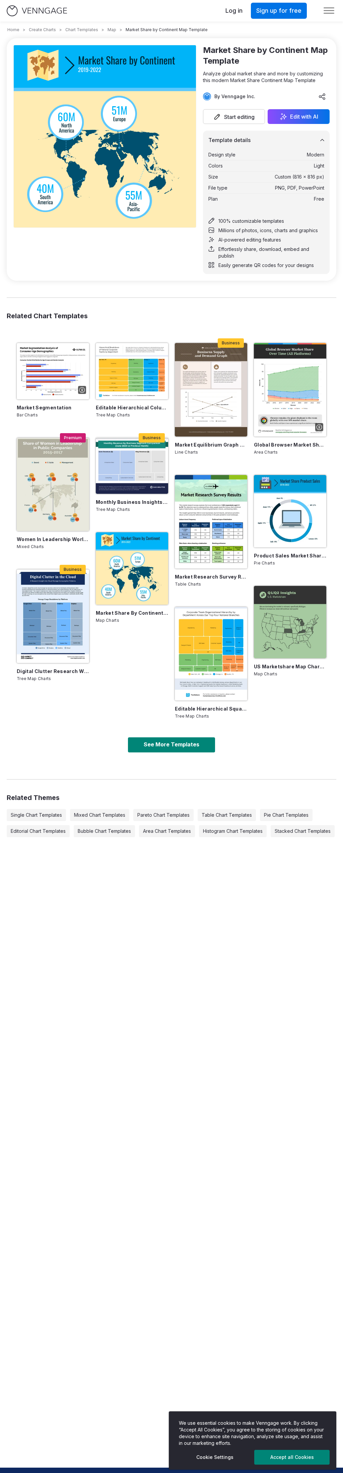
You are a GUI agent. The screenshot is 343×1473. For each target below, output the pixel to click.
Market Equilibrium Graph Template (211, 445)
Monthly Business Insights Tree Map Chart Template (132, 502)
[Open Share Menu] (322, 96)
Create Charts (42, 29)
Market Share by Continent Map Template (132, 613)
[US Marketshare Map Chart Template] (290, 622)
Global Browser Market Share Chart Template (290, 445)
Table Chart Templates (227, 815)
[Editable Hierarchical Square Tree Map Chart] (211, 653)
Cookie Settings (214, 1457)
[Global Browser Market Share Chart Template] (290, 390)
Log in (234, 10)
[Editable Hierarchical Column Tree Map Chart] (132, 371)
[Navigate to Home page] (37, 10)
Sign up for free (278, 10)
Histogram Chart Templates (233, 831)
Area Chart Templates (167, 831)
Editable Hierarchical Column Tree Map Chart (132, 407)
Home (13, 29)
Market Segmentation (44, 407)
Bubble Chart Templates (104, 831)
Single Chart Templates (36, 815)
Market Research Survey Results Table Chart (211, 577)
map (112, 29)
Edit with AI (304, 116)
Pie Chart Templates (286, 815)
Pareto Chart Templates (163, 815)
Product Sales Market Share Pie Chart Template (290, 555)
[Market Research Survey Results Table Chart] (211, 521)
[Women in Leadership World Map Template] (53, 484)
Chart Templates (81, 29)
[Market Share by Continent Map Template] (132, 568)
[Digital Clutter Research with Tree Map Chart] (53, 616)
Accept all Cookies (292, 1457)
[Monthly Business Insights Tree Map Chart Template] (132, 466)
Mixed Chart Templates (99, 815)
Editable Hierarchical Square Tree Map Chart (211, 709)
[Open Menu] (329, 10)
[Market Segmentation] (53, 371)
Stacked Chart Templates (303, 831)
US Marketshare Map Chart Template (290, 666)
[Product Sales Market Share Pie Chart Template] (290, 511)
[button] (234, 116)
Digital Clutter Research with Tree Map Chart (53, 671)
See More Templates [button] (171, 744)
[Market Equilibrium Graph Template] (211, 390)
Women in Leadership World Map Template (53, 539)
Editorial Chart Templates (38, 831)
